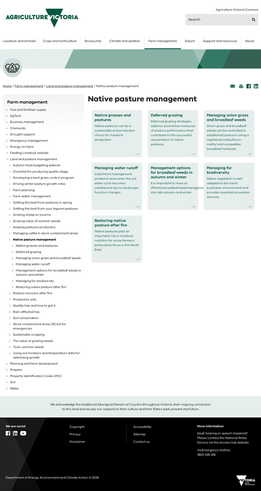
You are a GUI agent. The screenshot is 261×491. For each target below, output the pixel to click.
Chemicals (18, 128)
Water (14, 388)
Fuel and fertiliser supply (28, 110)
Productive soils (24, 299)
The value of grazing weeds (33, 341)
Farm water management (32, 196)
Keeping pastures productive (34, 227)
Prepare (16, 370)
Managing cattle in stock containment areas (45, 233)
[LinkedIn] (256, 86)
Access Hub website (234, 442)
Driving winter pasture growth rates (39, 184)
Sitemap (139, 434)
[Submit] (253, 19)
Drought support (22, 134)
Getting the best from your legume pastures (45, 209)
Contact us (141, 442)
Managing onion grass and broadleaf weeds (48, 258)
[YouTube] (23, 433)
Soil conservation (26, 318)
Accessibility (142, 427)
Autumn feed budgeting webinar (37, 165)
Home (7, 86)
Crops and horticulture (60, 41)
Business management (27, 122)
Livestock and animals (19, 41)
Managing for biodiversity (35, 281)
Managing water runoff (33, 264)
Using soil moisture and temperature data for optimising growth (46, 355)
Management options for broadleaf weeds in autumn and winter (48, 272)
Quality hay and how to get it (34, 306)
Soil (12, 382)
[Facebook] (248, 86)
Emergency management (29, 141)
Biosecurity (93, 41)
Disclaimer (77, 442)
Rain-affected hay (26, 312)
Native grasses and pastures (37, 246)
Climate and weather (124, 41)
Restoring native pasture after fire (41, 287)
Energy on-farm (22, 147)
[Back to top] (246, 439)
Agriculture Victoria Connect (237, 10)
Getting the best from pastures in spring (42, 202)
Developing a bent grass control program (43, 178)
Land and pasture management (69, 86)
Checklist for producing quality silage (40, 172)
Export (190, 41)
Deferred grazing (28, 252)
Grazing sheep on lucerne (32, 215)
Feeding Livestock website (29, 153)
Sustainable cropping (29, 335)
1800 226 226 (206, 455)
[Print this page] (241, 86)
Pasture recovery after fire (32, 293)
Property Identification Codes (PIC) (36, 376)
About (249, 41)
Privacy (75, 434)
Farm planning (24, 190)
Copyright (77, 427)
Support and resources (220, 41)
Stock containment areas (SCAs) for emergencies (39, 326)
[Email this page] (232, 86)
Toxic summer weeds (28, 347)
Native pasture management (34, 239)
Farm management (162, 41)
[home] (42, 18)
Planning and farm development (34, 364)
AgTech (15, 116)
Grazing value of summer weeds (36, 221)
